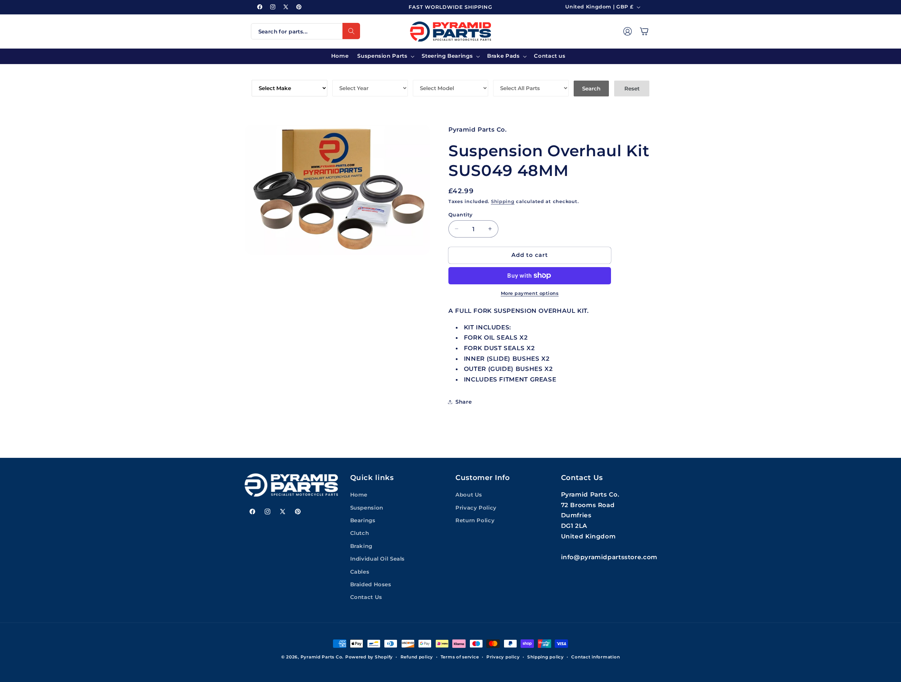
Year (340, 74)
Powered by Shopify (369, 657)
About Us (468, 495)
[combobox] (305, 31)
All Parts (508, 74)
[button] (644, 31)
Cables (360, 572)
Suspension (366, 508)
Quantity (460, 214)
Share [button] (463, 401)
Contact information (595, 657)
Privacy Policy (476, 508)
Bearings (363, 520)
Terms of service (460, 657)
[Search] (351, 31)
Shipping (503, 201)
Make (260, 74)
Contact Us (366, 597)
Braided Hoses (370, 584)
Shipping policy (545, 657)
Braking (361, 546)
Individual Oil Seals (377, 559)
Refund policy (417, 657)
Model (423, 74)
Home (359, 495)
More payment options (530, 293)
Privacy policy (502, 657)
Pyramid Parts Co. (322, 657)
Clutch (359, 533)
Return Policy (474, 520)
